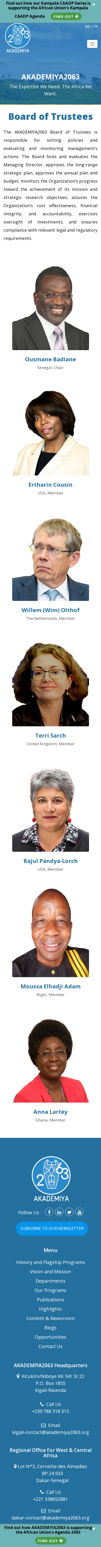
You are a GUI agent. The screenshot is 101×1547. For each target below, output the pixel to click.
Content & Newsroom (50, 1318)
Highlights (50, 1309)
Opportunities (50, 1337)
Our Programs (50, 1290)
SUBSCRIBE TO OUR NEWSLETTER (52, 1228)
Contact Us (51, 1346)
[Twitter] (69, 1212)
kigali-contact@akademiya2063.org (50, 1432)
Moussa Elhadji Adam (51, 986)
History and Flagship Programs (50, 1262)
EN (87, 26)
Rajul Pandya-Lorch (50, 861)
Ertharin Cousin (50, 484)
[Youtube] (79, 1212)
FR (95, 26)
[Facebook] (49, 1212)
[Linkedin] (59, 1212)
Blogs (50, 1327)
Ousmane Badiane (50, 359)
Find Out (64, 16)
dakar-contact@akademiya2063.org (50, 1518)
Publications (50, 1299)
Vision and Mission (50, 1271)
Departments (51, 1281)
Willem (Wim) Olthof (51, 610)
